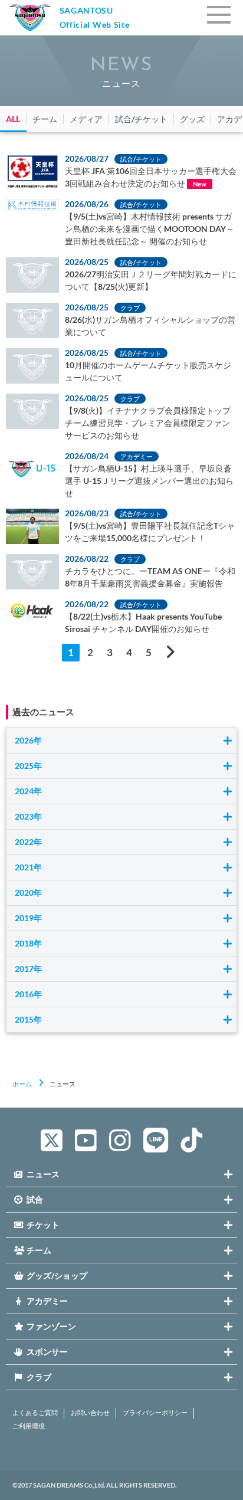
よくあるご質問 (35, 1412)
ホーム (22, 1084)
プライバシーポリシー (155, 1412)
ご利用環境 (28, 1426)
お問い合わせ (90, 1412)
